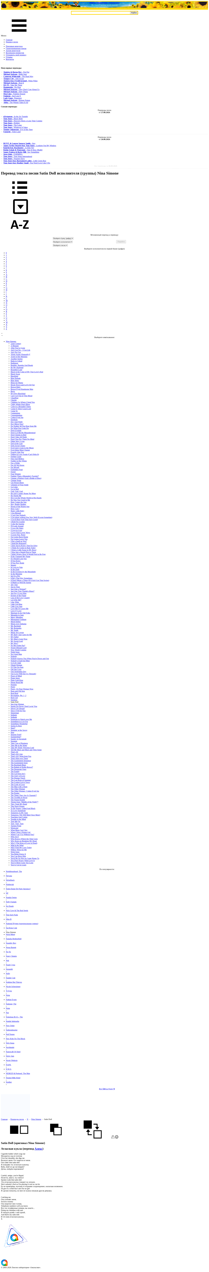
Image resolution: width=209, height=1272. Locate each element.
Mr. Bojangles (16, 628)
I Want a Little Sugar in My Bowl (23, 550)
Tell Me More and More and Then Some (26, 750)
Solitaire (14, 715)
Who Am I (15, 837)
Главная (9, 40)
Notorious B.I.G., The (14, 1017)
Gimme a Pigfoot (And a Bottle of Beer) (26, 478)
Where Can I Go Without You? (22, 834)
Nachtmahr (10, 1047)
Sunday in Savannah (18, 739)
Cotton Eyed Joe (17, 417)
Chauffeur (14, 398)
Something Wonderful (19, 724)
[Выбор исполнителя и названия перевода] (20, 196)
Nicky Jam (10, 1056)
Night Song (15, 652)
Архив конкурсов (13, 51)
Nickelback (10, 880)
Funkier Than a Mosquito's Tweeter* (25, 476)
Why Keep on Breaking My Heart (24, 841)
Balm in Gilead (16, 361)
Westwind (14, 828)
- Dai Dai (16, 72)
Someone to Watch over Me (21, 719)
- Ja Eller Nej (18, 148)
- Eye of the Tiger (18, 130)
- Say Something (21, 152)
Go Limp (14, 487)
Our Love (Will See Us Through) (23, 674)
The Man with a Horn (19, 787)
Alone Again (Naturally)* (20, 354)
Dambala (14, 420)
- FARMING (13, 154)
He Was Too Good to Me (20, 500)
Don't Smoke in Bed (18, 435)
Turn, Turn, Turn (17, 824)
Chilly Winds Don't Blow (20, 404)
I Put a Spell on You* (19, 541)
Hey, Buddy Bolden (18, 504)
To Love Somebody (18, 811)
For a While (15, 463)
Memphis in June (17, 615)
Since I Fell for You (18, 711)
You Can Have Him (18, 856)
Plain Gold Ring (17, 680)
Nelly (8, 973)
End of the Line (17, 444)
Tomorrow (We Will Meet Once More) (25, 815)
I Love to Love (16, 530)
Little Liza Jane (16, 606)
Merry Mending (17, 617)
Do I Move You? (17, 424)
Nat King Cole (11, 928)
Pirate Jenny (15, 678)
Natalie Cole (10, 978)
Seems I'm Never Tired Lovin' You (24, 706)
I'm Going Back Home (19, 537)
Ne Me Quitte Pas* (18, 646)
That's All (14, 752)
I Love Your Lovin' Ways (20, 533)
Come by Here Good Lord (21, 409)
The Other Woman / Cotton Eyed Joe (25, 791)
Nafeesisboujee (11, 1030)
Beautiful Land (16, 370)
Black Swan (15, 374)
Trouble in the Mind (18, 819)
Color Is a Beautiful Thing (21, 407)
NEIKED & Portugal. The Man (18, 1073)
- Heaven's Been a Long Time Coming (22, 121)
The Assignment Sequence (21, 761)
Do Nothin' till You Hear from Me (24, 426)
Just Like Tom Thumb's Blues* (22, 591)
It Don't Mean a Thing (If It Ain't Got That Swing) (30, 580)
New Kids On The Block (15, 1039)
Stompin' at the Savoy (19, 730)
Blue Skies (15, 381)
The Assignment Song (19, 763)
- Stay (19, 143)
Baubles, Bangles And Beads (22, 365)
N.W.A (8, 1069)
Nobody (14, 656)
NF (7, 893)
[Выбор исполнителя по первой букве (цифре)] (20, 233)
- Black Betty (13, 119)
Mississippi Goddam (18, 619)
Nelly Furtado (11, 902)
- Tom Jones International (17, 156)
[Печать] (113, 1138)
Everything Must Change (20, 450)
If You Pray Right (17, 563)
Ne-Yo (8, 952)
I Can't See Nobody (18, 515)
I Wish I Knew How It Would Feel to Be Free (28, 554)
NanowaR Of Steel (13, 1052)
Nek (7, 960)
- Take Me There (13, 85)
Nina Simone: (11, 341)
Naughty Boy (11, 943)
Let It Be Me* (16, 600)
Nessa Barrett (11, 947)
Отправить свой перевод (16, 55)
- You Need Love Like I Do (26, 163)
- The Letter (12, 125)
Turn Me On (15, 821)
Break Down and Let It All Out (23, 385)
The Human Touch (18, 778)
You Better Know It (18, 854)
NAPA (8, 1065)
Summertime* (16, 737)
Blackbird (14, 376)
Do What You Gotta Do (20, 428)
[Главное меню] (19, 33)
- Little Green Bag (24, 161)
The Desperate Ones (18, 769)
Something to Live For (19, 722)
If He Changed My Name (20, 556)
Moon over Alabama (18, 624)
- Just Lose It (12, 96)
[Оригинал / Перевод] (93, 1138)
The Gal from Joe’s (18, 774)
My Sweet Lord (17, 641)
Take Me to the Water (19, 745)
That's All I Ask (17, 754)
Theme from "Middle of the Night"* (24, 802)
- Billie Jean (15, 74)
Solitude (14, 717)
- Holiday (11, 123)
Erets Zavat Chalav (18, 446)
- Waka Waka (20, 81)
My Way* (14, 643)
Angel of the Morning (19, 357)
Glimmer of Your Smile (19, 485)
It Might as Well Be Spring (21, 583)
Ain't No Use (16, 352)
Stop (12, 732)
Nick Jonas (10, 1043)
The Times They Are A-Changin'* (24, 795)
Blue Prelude (16, 378)
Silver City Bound (18, 708)
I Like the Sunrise (17, 524)
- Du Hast (12, 87)
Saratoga (14, 700)
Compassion (15, 413)
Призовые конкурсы (14, 46)
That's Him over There (19, 758)
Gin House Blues (17, 483)
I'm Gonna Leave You (19, 539)
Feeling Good (16, 457)
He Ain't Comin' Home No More (23, 493)
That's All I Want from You (21, 756)
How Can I (15, 509)
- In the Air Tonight (15, 116)
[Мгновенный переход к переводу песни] (20, 214)
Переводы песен (17, 1119)
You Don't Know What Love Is (23, 861)
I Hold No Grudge (18, 522)
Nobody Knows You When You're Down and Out (30, 659)
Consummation (16, 415)
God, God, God (17, 491)
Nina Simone (36, 1119)
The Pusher (15, 793)
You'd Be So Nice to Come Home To (25, 858)
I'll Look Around (17, 526)
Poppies (14, 685)
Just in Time (15, 587)
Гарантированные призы (16, 48)
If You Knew (16, 561)
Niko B (8, 919)
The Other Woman (18, 789)
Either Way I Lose (18, 441)
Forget (13, 472)
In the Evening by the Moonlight (23, 572)
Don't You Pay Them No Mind (22, 439)
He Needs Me (16, 496)
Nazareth (9, 969)
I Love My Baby (17, 528)
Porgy (13, 687)
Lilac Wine (15, 602)
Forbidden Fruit (17, 470)
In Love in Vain (17, 567)
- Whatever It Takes (15, 127)
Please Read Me (17, 682)
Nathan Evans (11, 1000)
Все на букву (107, 1089)
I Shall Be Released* (19, 543)
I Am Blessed (16, 513)
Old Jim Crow (16, 669)
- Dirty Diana (16, 92)
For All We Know (17, 465)
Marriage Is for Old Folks (20, 613)
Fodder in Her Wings (19, 461)
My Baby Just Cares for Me (21, 635)
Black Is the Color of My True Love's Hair (27, 372)
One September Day (18, 672)
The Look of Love (18, 785)
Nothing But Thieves (14, 982)
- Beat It (14, 83)
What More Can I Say (19, 830)
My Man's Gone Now (19, 639)
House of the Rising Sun (20, 506)
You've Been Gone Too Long (22, 863)
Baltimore (14, 363)
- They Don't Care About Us (21, 89)
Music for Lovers (17, 632)
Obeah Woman (16, 665)
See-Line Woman (17, 704)
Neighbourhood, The (14, 871)
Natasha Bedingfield (13, 939)
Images (13, 565)
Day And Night (16, 422)
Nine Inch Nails (12, 915)
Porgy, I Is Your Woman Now (22, 689)
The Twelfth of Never (19, 798)
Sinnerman (15, 713)
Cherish (14, 400)
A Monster (15, 346)
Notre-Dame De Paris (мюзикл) (18, 889)
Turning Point (16, 826)
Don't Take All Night (19, 437)
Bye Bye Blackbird (18, 394)
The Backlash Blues (18, 765)
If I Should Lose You (19, 559)
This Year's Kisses (17, 806)
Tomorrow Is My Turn (19, 813)
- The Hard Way (18, 76)
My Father (15, 637)
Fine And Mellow (17, 459)
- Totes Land (12, 132)
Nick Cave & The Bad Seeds (17, 911)
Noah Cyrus (10, 965)
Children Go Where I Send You (23, 402)
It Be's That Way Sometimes (21, 578)
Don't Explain (16, 430)
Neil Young (10, 1034)
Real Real (14, 693)
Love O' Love (16, 611)
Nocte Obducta (11, 1060)
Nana (8, 1008)
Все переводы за (105, 166)
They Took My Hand (19, 804)
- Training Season (14, 94)
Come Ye (14, 411)
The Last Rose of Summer (21, 780)
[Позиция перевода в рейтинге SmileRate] (116, 1138)
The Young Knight (18, 800)
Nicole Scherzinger (13, 987)
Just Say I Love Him (18, 593)
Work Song (15, 852)
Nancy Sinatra (11, 956)
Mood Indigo (16, 622)
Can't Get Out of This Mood (21, 396)
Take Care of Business (19, 743)
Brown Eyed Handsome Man (22, 389)
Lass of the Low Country (20, 598)
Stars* (13, 728)
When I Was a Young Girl (20, 832)
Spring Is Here (16, 726)
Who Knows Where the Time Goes (24, 839)
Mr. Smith (14, 630)
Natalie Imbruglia (12, 1021)
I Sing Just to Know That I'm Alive (24, 546)
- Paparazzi (13, 98)
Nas (7, 1013)
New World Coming (18, 650)
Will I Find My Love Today (21, 848)
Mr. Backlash (16, 626)
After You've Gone (18, 348)
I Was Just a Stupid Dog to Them (23, 552)
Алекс (38, 1148)
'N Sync (9, 991)
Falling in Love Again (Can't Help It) (25, 454)
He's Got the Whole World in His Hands (26, 498)
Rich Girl (14, 698)
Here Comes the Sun (18, 502)
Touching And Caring (19, 817)
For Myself (15, 467)
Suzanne (14, 741)
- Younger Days (14, 159)
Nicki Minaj (10, 934)
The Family (15, 771)
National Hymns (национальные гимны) (22, 924)
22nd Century (16, 344)
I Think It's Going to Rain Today (23, 548)
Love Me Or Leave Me (19, 609)
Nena (8, 995)
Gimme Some (16, 480)
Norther (9, 1082)
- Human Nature (17, 100)
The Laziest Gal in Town (20, 782)
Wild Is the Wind (17, 845)
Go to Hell (15, 489)
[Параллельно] (19, 1138)
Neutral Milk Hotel (13, 1078)
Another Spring (16, 359)
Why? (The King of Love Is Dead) (24, 843)
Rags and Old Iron (18, 691)
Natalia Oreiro (11, 897)
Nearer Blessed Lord (18, 648)
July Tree (14, 585)
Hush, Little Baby (17, 511)
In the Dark (15, 569)
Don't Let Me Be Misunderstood (23, 433)
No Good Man (16, 654)
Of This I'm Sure (17, 667)
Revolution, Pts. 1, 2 (18, 695)
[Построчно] (56, 1138)
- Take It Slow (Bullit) (22, 150)
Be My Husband (17, 367)
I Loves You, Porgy (18, 535)
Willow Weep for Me (19, 850)
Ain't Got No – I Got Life (20, 350)
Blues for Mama (17, 383)
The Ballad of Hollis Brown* (22, 767)
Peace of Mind (16, 676)
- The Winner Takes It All (16, 102)
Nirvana (9, 876)
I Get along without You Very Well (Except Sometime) (31, 517)
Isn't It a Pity (15, 576)
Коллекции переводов (15, 53)
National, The (11, 1004)
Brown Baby (16, 387)
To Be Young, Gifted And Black (23, 808)
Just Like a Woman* (18, 589)
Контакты (10, 59)
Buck (13, 391)
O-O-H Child (16, 663)
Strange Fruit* (16, 735)
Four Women (16, 474)
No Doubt (10, 906)
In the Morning (16, 574)
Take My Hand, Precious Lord (22, 748)
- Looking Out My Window (29, 146)
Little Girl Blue (16, 604)
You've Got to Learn (18, 865)
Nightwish (10, 884)
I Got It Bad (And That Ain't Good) (24, 520)
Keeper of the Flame (18, 596)
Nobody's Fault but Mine (20, 661)
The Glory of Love (18, 776)
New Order (10, 1026)
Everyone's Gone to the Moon (22, 448)
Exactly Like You (17, 452)
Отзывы (9, 57)
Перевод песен (12, 42)
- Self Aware (14, 79)
